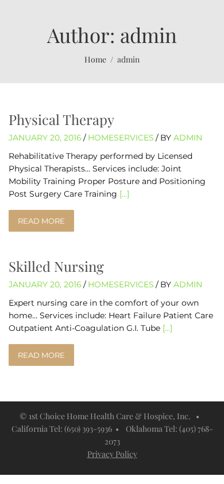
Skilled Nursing (56, 266)
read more (41, 220)
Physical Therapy (61, 119)
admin (187, 137)
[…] (124, 194)
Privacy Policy (112, 453)
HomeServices (121, 137)
